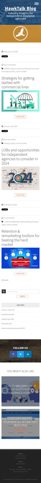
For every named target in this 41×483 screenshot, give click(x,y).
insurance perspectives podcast (13, 328)
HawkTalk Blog (20, 8)
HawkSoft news (7, 314)
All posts (4, 280)
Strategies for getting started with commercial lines (17, 82)
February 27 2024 (11, 51)
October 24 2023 (10, 204)
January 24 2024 (10, 126)
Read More (20, 117)
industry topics (10, 68)
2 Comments (9, 218)
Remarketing (26, 221)
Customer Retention (12, 221)
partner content (8, 310)
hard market (21, 71)
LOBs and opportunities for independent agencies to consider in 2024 (20, 156)
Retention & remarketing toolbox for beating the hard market (20, 238)
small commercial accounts (27, 68)
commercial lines (8, 71)
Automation (6, 324)
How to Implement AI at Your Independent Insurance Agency (20, 389)
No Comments (10, 64)
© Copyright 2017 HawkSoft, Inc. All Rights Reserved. (20, 479)
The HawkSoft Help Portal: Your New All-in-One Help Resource (20, 422)
